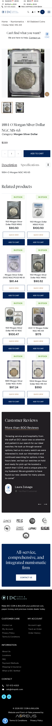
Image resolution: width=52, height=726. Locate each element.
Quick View (14, 235)
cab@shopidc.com (14, 689)
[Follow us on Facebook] (4, 696)
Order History (34, 633)
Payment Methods (10, 663)
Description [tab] (9, 165)
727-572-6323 (9, 7)
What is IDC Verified (11, 670)
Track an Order (35, 629)
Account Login (34, 625)
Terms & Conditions (11, 636)
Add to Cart (37, 153)
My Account (7, 629)
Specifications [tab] (30, 165)
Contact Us (26, 577)
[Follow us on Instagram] (9, 696)
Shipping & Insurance (11, 667)
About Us (6, 651)
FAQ (4, 659)
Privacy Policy (8, 633)
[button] (5, 720)
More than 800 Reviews (22, 428)
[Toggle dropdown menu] (48, 165)
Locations (6, 655)
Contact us (34, 37)
